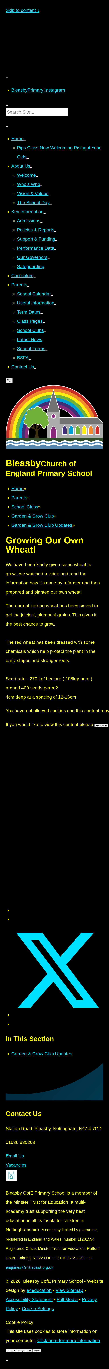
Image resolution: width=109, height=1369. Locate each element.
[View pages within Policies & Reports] (55, 231)
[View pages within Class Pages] (44, 322)
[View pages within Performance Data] (55, 249)
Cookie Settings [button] (38, 1308)
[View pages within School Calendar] (52, 295)
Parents (19, 497)
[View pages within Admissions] (41, 222)
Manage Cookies (24, 1350)
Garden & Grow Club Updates (41, 525)
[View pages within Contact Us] (35, 368)
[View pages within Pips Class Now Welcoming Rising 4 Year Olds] (27, 158)
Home (17, 488)
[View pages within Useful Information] (55, 304)
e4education (39, 1290)
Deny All (36, 1350)
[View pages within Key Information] (44, 213)
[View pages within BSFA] (30, 359)
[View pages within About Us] (31, 167)
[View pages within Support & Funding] (56, 240)
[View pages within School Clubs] (45, 331)
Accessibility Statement (29, 1299)
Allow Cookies (101, 725)
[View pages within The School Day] (51, 204)
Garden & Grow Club (32, 516)
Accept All (11, 1350)
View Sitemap (69, 1290)
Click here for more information (68, 1340)
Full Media (67, 1299)
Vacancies (16, 1165)
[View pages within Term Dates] (41, 313)
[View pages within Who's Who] (41, 185)
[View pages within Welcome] (37, 176)
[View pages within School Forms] (46, 350)
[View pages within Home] (25, 140)
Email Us (15, 1155)
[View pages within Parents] (28, 286)
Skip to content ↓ (22, 10)
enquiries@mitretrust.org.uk (29, 1267)
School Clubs (24, 506)
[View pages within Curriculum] (34, 277)
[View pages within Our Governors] (48, 258)
